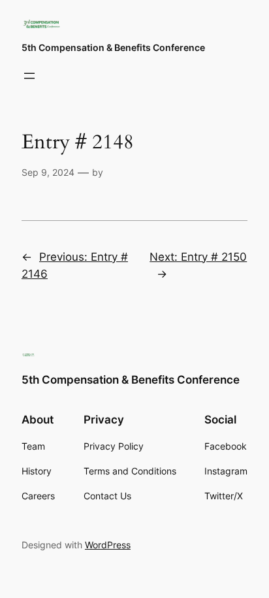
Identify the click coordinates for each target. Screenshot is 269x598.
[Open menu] (29, 76)
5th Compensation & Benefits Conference (113, 47)
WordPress (108, 544)
